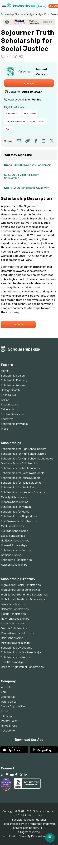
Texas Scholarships (13, 604)
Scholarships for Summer (16, 550)
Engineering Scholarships (16, 559)
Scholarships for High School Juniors (23, 453)
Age (31, 14)
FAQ (3, 692)
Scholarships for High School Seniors (23, 448)
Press (4, 428)
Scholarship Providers (14, 423)
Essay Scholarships (13, 535)
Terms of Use (9, 725)
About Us (7, 687)
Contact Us (8, 696)
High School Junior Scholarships (21, 589)
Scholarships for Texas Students (20, 477)
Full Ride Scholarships (14, 530)
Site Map (6, 716)
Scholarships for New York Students (23, 492)
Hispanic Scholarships (14, 502)
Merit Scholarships (12, 526)
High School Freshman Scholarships (23, 599)
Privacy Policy (9, 720)
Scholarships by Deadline (16, 647)
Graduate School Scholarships (19, 463)
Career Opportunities (13, 706)
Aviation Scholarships (14, 564)
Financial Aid (8, 394)
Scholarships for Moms (15, 511)
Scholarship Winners (13, 385)
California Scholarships (15, 609)
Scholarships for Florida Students (21, 482)
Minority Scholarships (14, 497)
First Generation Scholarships (19, 521)
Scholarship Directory (13, 14)
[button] (3, 56)
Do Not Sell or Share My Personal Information (29, 836)
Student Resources (12, 414)
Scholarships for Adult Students (20, 468)
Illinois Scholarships (13, 623)
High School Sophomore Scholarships (24, 594)
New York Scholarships (15, 618)
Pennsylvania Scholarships (17, 633)
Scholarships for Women (16, 506)
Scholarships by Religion (16, 657)
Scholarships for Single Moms (19, 516)
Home (5, 370)
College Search (10, 390)
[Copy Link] (27, 141)
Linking (5, 711)
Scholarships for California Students (22, 473)
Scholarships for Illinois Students (21, 487)
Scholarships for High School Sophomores (27, 458)
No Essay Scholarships (15, 540)
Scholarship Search (13, 375)
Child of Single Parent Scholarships (22, 666)
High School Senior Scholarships (21, 584)
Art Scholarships (11, 555)
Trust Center (8, 730)
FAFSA (5, 399)
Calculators (8, 409)
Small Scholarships (12, 662)
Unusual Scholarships (14, 545)
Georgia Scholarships (14, 628)
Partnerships (9, 701)
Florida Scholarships (13, 613)
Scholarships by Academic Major (21, 652)
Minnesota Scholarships (15, 642)
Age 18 (42, 14)
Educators (7, 419)
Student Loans (10, 404)
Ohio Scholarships (12, 638)
